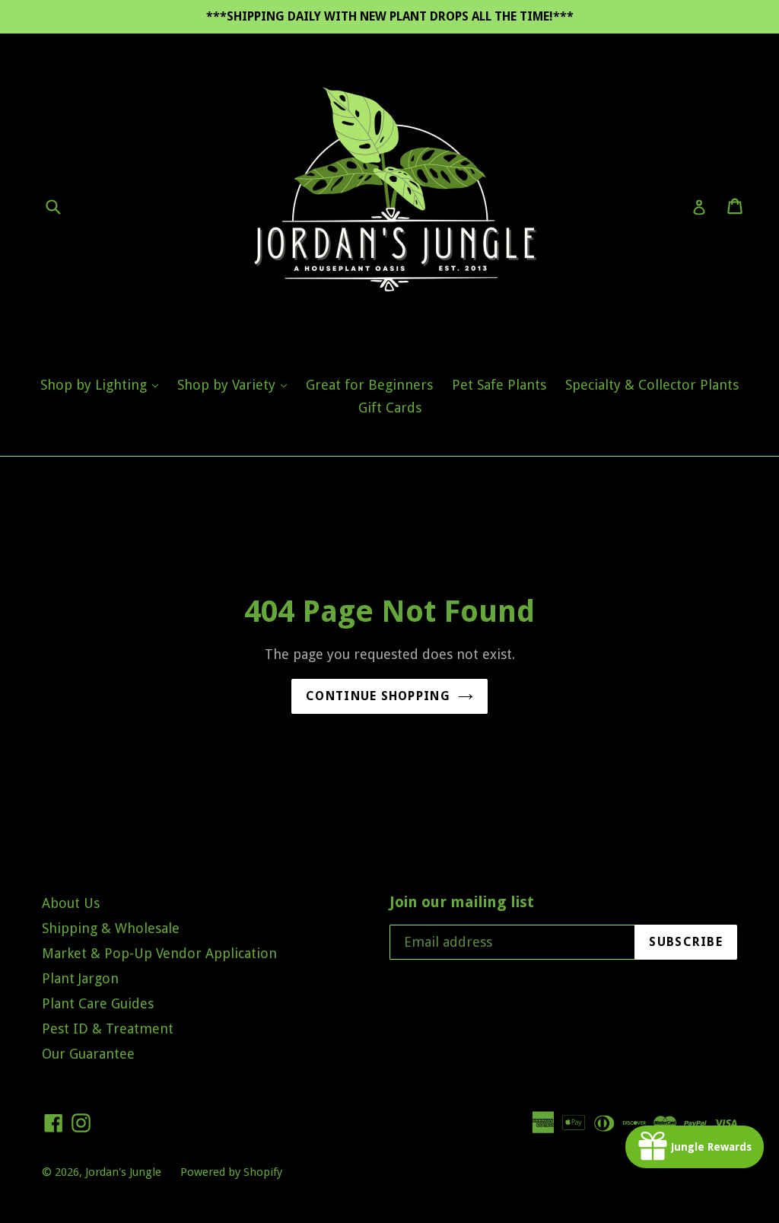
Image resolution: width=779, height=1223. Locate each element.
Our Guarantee (88, 1054)
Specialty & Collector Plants (652, 385)
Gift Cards (389, 408)
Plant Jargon (80, 978)
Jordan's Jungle (123, 1172)
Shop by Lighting (103, 384)
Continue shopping (378, 696)
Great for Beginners (369, 385)
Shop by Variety (235, 384)
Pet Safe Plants (499, 385)
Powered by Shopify (231, 1172)
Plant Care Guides (98, 1003)
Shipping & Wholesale (111, 928)
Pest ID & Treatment (107, 1029)
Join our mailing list (462, 902)
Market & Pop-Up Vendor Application (159, 953)
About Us (71, 903)
